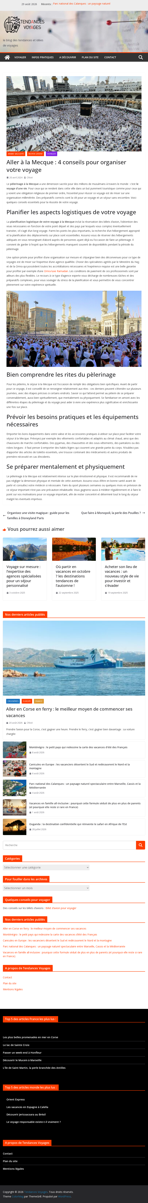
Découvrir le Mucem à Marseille (22, 1060)
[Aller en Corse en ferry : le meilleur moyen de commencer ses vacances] (74, 658)
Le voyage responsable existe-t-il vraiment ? (33, 1122)
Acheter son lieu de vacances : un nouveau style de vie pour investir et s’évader (122, 576)
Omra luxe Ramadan (56, 271)
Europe (27, 701)
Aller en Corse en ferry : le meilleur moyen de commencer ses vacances (69, 712)
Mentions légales (13, 989)
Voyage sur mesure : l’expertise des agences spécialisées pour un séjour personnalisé (23, 576)
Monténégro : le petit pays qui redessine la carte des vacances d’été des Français (78, 747)
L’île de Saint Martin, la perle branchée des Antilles (34, 1067)
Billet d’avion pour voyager (60, 908)
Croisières (13, 701)
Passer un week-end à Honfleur (22, 1052)
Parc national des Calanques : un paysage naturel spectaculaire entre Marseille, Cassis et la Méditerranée (85, 5)
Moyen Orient (36, 154)
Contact (110, 57)
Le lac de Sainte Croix (16, 1045)
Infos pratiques (43, 57)
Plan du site (90, 57)
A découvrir (67, 57)
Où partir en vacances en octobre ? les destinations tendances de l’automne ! (73, 576)
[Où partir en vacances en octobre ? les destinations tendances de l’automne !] (74, 540)
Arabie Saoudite (16, 154)
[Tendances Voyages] (7, 57)
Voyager (20, 57)
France (38, 701)
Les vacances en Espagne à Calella (27, 1107)
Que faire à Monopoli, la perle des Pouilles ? (111, 513)
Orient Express (15, 1099)
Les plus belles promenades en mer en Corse (30, 1037)
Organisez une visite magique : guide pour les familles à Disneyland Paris (38, 515)
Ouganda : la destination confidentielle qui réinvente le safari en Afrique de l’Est (78, 824)
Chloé (30, 177)
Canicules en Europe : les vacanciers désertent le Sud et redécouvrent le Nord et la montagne (79, 766)
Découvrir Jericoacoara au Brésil (26, 1114)
